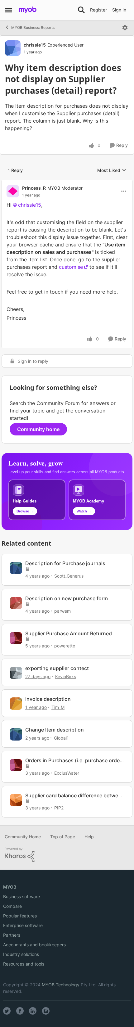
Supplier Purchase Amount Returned (68, 633)
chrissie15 (35, 44)
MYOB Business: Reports (33, 27)
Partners (11, 935)
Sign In (119, 9)
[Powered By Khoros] (67, 855)
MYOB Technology (60, 984)
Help (89, 836)
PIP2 (59, 807)
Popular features (20, 915)
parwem (62, 611)
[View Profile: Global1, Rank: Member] (16, 734)
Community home (38, 429)
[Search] (81, 10)
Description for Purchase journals (65, 563)
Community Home (23, 836)
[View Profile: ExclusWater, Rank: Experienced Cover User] (16, 765)
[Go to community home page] (27, 10)
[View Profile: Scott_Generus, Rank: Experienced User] (16, 568)
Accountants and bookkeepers (34, 944)
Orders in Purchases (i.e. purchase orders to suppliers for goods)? (74, 760)
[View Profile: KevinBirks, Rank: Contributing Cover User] (16, 673)
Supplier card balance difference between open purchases (74, 795)
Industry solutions (21, 954)
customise (71, 267)
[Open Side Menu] (8, 10)
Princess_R (34, 188)
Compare (12, 906)
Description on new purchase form (66, 598)
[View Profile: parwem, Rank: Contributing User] (16, 603)
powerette (64, 645)
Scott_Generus (69, 576)
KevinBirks (65, 676)
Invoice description (48, 699)
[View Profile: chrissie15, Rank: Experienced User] (13, 48)
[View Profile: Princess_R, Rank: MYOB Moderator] (13, 191)
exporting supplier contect (57, 668)
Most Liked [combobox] (111, 170)
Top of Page (62, 836)
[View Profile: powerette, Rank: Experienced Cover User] (16, 638)
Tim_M (58, 707)
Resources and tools (23, 963)
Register (98, 9)
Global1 (61, 738)
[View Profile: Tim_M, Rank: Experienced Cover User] (16, 703)
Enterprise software (23, 925)
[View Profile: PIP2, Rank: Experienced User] (16, 800)
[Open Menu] (125, 27)
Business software (21, 896)
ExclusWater (66, 773)
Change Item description (54, 730)
